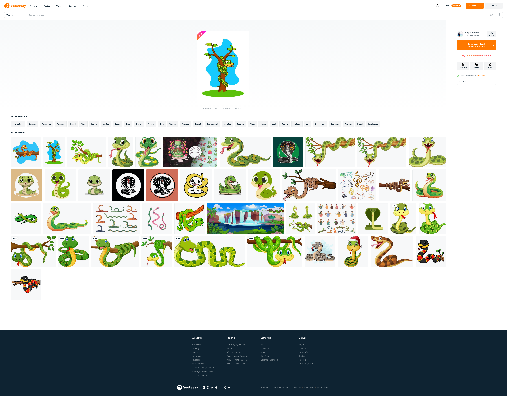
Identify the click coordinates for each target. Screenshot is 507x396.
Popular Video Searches (237, 363)
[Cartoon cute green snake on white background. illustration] (264, 185)
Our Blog (265, 356)
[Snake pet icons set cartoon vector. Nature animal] (336, 218)
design (285, 124)
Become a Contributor (270, 360)
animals (60, 124)
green (117, 124)
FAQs (263, 344)
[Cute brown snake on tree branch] (394, 185)
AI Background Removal (202, 371)
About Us (265, 352)
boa (162, 124)
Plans (447, 6)
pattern (348, 124)
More (85, 6)
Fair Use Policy (322, 387)
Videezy (195, 352)
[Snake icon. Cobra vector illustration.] (373, 218)
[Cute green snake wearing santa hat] (353, 251)
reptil (73, 124)
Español (302, 348)
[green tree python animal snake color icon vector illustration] (26, 218)
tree (128, 124)
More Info (463, 82)
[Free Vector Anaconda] (54, 152)
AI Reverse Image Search (203, 367)
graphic (240, 124)
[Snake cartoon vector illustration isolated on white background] (67, 218)
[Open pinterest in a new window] (216, 387)
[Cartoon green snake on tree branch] (330, 152)
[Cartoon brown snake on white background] (392, 251)
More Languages (306, 364)
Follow (491, 35)
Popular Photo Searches (237, 360)
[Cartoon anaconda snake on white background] (320, 251)
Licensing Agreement (236, 344)
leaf (274, 124)
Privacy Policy (309, 387)
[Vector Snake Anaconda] (26, 152)
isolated (227, 124)
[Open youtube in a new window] (229, 387)
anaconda (46, 124)
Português (303, 352)
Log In (494, 6)
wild (83, 124)
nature (151, 124)
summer (335, 124)
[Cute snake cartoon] (189, 218)
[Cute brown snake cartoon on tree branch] (309, 185)
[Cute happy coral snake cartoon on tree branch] (431, 251)
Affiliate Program (234, 352)
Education (196, 360)
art (307, 124)
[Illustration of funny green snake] (120, 152)
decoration (320, 124)
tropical (185, 124)
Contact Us (265, 348)
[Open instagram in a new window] (208, 387)
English (302, 344)
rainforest (373, 124)
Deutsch (302, 356)
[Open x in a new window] (225, 387)
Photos (46, 6)
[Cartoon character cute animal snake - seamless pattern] (190, 152)
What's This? (481, 76)
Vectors (33, 6)
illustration (18, 124)
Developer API (198, 363)
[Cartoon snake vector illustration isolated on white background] (429, 185)
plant (252, 124)
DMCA (229, 348)
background (212, 124)
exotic (263, 124)
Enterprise (196, 356)
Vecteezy (195, 348)
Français (302, 360)
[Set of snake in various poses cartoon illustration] (300, 218)
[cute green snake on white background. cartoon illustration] (60, 185)
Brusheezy (196, 344)
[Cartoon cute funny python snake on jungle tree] (86, 152)
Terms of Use (296, 387)
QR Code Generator (200, 375)
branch (139, 124)
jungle (94, 124)
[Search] (491, 14)
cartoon (32, 124)
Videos (59, 6)
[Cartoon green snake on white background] (288, 152)
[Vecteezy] (15, 5)
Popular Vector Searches (237, 356)
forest (198, 124)
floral (360, 124)
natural (297, 124)
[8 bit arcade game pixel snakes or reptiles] (116, 218)
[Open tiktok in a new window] (221, 387)
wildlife (172, 124)
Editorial (72, 6)
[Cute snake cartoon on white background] (403, 218)
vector (106, 124)
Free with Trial (476, 45)
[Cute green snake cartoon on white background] (427, 152)
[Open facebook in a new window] (204, 387)
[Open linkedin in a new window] (212, 387)
